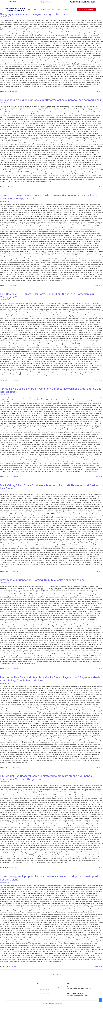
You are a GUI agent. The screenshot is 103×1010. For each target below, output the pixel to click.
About (34, 9)
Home (28, 9)
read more (98, 91)
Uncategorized (4, 17)
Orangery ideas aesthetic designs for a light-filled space (34, 14)
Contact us (65, 9)
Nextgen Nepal (54, 1003)
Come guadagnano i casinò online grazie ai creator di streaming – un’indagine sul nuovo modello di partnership (49, 197)
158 (53, 974)
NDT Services (42, 9)
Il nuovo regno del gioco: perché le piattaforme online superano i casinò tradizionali (50, 100)
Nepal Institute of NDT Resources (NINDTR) (15, 9)
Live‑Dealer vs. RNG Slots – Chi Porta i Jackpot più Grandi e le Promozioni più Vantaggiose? (47, 295)
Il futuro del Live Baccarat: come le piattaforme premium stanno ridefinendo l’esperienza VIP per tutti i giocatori (46, 777)
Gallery (58, 9)
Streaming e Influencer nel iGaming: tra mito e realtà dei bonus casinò (42, 580)
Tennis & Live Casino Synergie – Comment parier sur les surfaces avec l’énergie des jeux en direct (50, 390)
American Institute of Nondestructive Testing (77, 995)
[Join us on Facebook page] (69, 2)
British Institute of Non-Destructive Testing (77, 991)
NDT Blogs (51, 9)
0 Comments (15, 91)
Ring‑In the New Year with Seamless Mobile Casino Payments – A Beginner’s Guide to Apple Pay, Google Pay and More (50, 679)
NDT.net (69, 986)
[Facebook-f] (8, 987)
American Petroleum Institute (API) (75, 993)
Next (58, 974)
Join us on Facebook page (83, 2)
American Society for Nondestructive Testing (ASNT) (79, 988)
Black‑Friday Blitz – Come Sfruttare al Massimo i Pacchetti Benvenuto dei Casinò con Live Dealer (51, 487)
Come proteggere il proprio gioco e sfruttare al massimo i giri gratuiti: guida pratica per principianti (50, 878)
